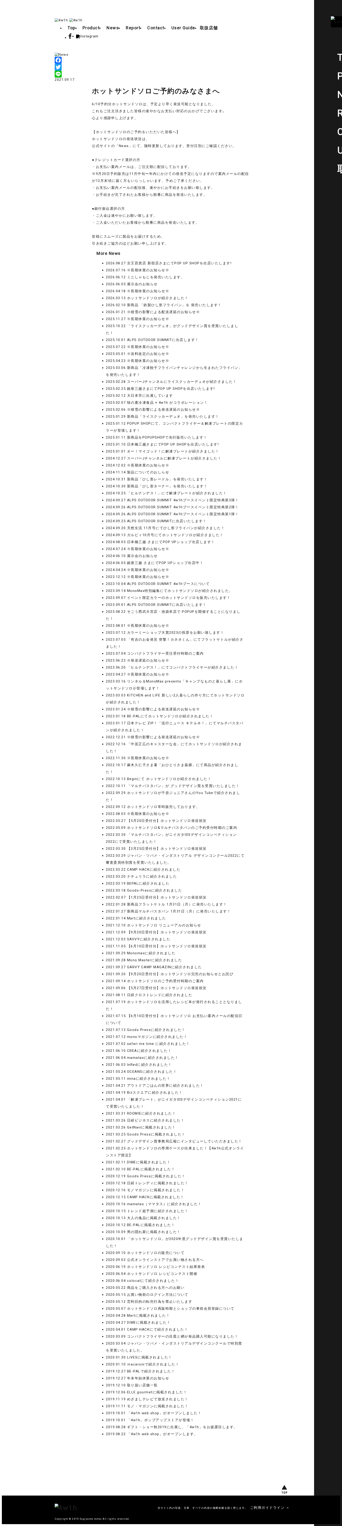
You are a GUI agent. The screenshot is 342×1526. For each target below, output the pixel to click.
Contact (155, 28)
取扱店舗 (209, 28)
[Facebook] (171, 60)
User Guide (183, 28)
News (113, 28)
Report (133, 28)
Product (91, 28)
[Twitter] (171, 67)
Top (71, 28)
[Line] (171, 74)
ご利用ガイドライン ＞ (270, 1508)
